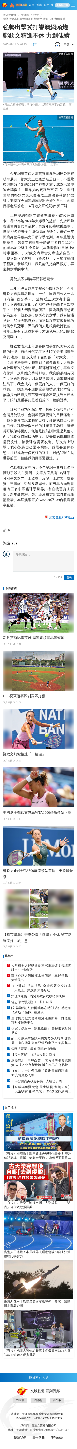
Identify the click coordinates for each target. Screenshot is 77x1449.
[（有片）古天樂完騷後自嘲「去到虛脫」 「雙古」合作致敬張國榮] (38, 1181)
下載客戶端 (62, 5)
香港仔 (38, 1400)
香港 (39, 5)
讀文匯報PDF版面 (61, 517)
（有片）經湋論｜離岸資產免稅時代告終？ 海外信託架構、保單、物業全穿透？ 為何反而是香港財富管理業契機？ (37, 1156)
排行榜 (9, 955)
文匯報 (25, 15)
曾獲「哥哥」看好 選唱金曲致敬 (33, 1048)
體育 (36, 15)
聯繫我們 (20, 1437)
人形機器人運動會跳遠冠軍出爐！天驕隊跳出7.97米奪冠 (41, 968)
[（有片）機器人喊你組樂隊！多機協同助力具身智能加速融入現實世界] (38, 1329)
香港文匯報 (10, 15)
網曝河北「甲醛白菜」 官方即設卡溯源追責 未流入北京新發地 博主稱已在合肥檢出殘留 (41, 1063)
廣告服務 (38, 1437)
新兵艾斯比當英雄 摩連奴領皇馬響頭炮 (33, 638)
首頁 (31, 5)
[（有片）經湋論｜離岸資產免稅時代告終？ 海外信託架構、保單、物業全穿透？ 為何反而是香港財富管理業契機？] (38, 1132)
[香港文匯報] (5, 5)
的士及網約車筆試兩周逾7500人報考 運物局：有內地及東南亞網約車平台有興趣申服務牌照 (41, 1041)
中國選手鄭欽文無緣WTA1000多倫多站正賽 (37, 812)
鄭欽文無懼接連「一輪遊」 (24, 754)
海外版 (57, 1400)
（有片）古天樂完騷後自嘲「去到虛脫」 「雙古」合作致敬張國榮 (37, 1205)
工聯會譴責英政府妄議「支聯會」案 (36, 1081)
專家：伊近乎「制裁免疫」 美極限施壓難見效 (41, 1030)
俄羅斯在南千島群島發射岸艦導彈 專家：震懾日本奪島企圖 (37, 1303)
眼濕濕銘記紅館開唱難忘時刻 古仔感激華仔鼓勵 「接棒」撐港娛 (41, 1010)
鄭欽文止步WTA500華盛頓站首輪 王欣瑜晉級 (38, 874)
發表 (69, 577)
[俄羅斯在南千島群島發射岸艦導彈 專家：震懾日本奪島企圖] (38, 1279)
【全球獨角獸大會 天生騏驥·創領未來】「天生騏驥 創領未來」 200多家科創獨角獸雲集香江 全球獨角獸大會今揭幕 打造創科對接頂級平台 (41, 1089)
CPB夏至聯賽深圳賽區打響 (24, 696)
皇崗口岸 (21, 5)
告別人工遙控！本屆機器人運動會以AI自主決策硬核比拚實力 (37, 1254)
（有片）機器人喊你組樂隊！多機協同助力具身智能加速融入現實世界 (37, 1353)
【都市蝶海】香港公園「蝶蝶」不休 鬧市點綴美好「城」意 (37, 938)
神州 (46, 5)
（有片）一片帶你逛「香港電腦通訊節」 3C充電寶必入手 (41, 1073)
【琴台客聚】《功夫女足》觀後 (33, 1054)
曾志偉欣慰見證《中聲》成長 (31, 1002)
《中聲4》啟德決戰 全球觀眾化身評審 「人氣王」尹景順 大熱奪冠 (41, 988)
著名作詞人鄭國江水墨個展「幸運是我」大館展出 (41, 978)
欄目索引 (35, 1377)
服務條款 (57, 1437)
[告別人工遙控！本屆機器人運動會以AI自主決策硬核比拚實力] (38, 1230)
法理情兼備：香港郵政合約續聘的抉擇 (38, 996)
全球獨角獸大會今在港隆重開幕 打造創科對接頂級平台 (41, 1020)
